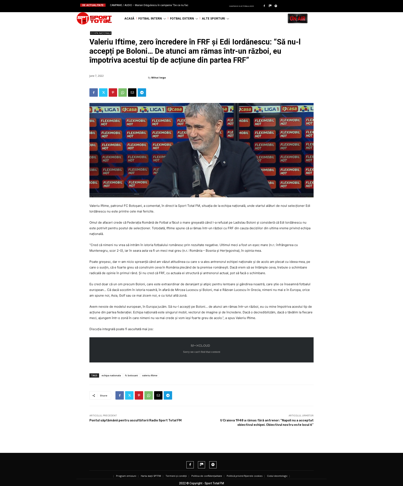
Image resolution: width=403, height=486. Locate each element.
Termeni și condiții (176, 475)
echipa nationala (111, 375)
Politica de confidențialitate (206, 475)
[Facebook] (264, 6)
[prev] (205, 5)
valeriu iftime (149, 375)
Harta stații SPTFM (151, 475)
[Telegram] (142, 92)
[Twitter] (103, 92)
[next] (211, 5)
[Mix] (270, 6)
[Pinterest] (113, 92)
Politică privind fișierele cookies (244, 475)
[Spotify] (276, 6)
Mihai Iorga (158, 77)
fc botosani (131, 375)
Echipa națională (101, 33)
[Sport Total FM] (94, 18)
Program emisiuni (126, 475)
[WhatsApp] (122, 92)
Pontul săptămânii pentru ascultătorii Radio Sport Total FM (135, 420)
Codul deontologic (277, 475)
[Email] (132, 92)
